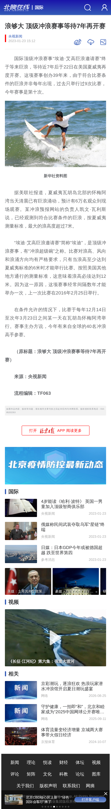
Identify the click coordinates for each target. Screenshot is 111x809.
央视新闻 (15, 36)
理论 (31, 762)
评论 (14, 774)
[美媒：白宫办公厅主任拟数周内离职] (76, 581)
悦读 (47, 762)
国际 (39, 7)
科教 (63, 774)
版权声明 (48, 785)
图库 (96, 774)
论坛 (80, 774)
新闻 (14, 762)
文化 (47, 774)
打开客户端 (90, 800)
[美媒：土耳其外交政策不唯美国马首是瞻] (28, 581)
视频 (96, 762)
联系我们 (71, 785)
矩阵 (31, 774)
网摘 (90, 785)
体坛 (80, 762)
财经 (63, 762)
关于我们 (25, 785)
